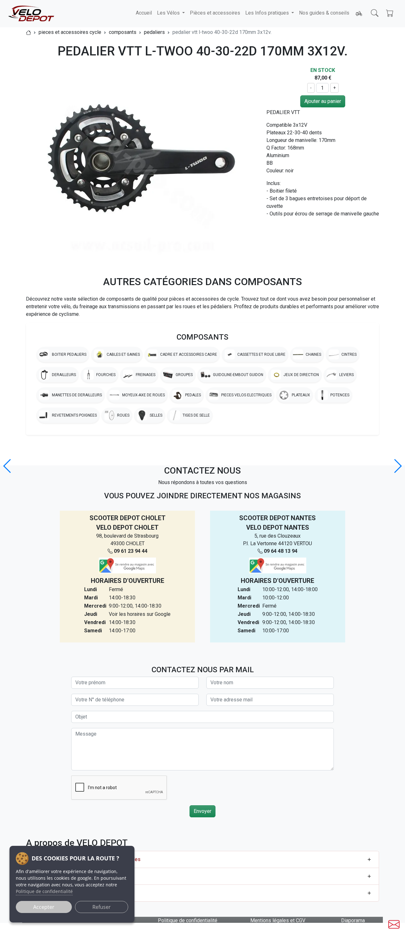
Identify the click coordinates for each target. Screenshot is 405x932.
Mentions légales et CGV (277, 920)
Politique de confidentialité (187, 920)
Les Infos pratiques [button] (267, 13)
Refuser (101, 906)
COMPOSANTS (202, 337)
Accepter (43, 906)
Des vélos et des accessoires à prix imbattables (86, 859)
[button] (397, 466)
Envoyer (202, 811)
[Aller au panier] (389, 13)
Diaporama (353, 920)
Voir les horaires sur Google (140, 614)
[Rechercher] (374, 13)
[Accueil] (28, 32)
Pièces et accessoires (215, 13)
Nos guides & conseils (324, 13)
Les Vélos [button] (169, 13)
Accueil (144, 13)
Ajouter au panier (322, 101)
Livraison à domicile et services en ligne (77, 893)
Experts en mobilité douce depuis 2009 (76, 876)
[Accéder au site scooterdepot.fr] (359, 14)
